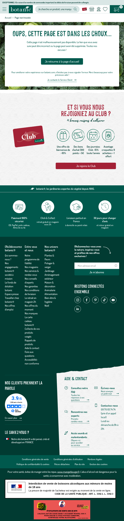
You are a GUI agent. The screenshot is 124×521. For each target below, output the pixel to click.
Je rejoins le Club (86, 166)
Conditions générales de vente (35, 459)
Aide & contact (32, 348)
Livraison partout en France (76, 219)
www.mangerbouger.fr (68, 471)
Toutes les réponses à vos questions (77, 397)
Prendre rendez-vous (77, 420)
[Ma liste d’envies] (105, 9)
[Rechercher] (75, 9)
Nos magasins (31, 267)
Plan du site (80, 464)
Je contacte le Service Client (59, 79)
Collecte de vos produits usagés (32, 332)
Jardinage (49, 270)
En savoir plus (11, 418)
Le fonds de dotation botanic (10, 286)
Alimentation (51, 294)
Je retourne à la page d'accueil (62, 61)
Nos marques (31, 313)
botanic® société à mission (9, 274)
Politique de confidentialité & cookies (32, 464)
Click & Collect (48, 218)
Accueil (8, 17)
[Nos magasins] (91, 9)
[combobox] (54, 9)
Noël (47, 305)
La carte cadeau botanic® (29, 321)
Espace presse (12, 294)
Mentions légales (95, 459)
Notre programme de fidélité (32, 259)
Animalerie (50, 290)
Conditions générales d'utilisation (68, 459)
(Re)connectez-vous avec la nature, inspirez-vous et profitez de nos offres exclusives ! (87, 251)
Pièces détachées (62, 464)
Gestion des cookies (99, 464)
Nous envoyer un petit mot (107, 392)
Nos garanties (31, 286)
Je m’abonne (96, 272)
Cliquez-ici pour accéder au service (77, 442)
